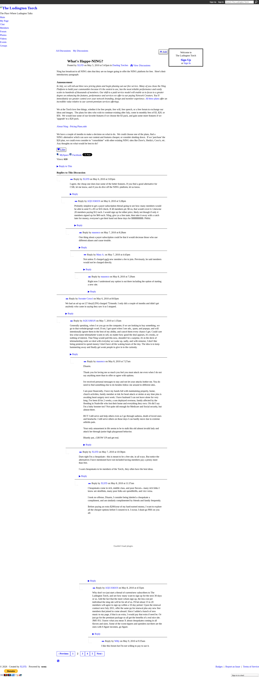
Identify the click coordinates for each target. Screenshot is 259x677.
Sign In (221, 2)
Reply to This (64, 166)
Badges (219, 666)
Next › (100, 653)
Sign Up (213, 2)
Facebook (77, 155)
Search (256, 2)
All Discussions (63, 51)
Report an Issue (232, 666)
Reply (74, 194)
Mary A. (100, 254)
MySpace (64, 155)
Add (165, 52)
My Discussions (80, 51)
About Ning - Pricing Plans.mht (72, 126)
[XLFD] (60, 67)
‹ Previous (63, 653)
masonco (96, 232)
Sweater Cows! (85, 298)
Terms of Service (251, 666)
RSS (58, 661)
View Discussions (141, 65)
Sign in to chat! (238, 675)
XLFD (80, 65)
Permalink (71, 179)
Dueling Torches (120, 65)
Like (62, 149)
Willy (116, 641)
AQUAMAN (93, 201)
